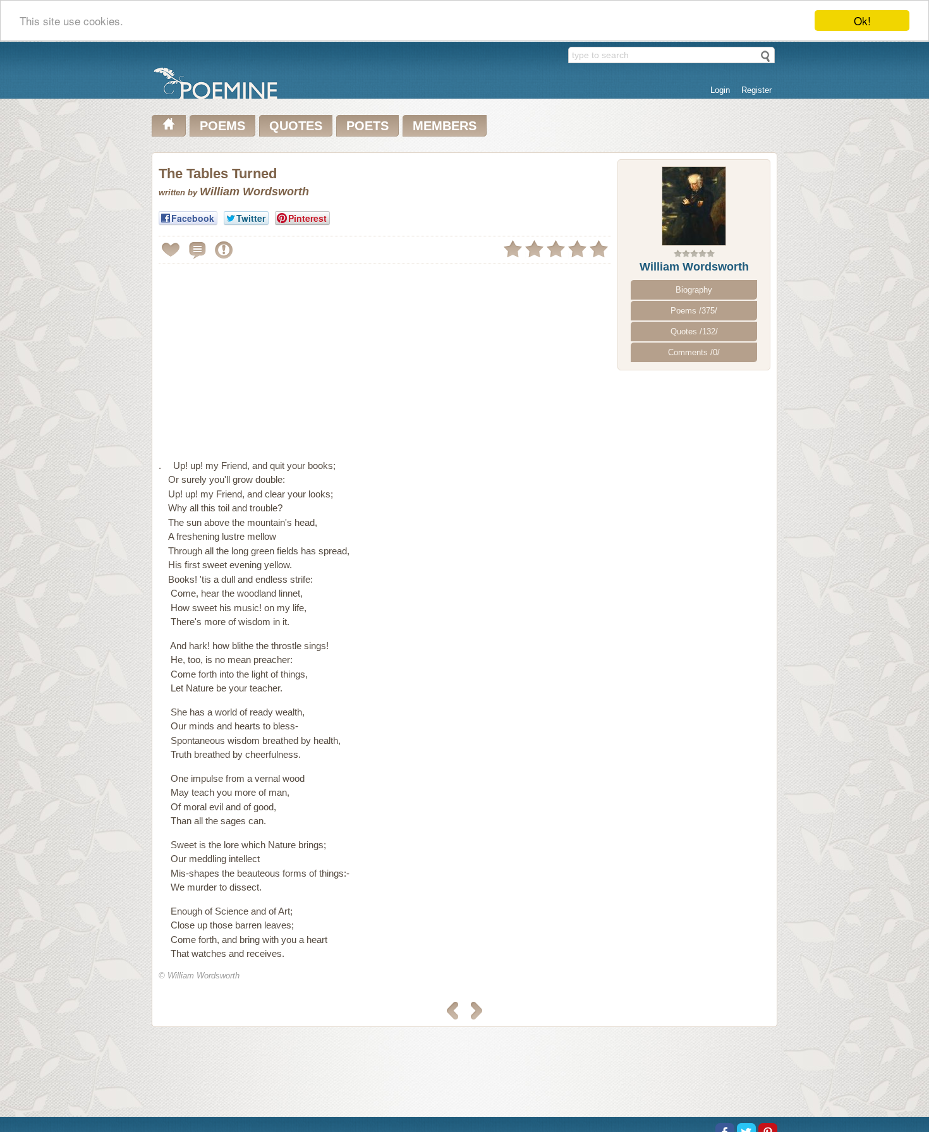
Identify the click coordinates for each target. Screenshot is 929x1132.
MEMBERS (445, 126)
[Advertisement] (265, 356)
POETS (367, 126)
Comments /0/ (694, 352)
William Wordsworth (694, 266)
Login (720, 90)
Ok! (862, 20)
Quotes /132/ (694, 331)
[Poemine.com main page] (169, 126)
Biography (694, 290)
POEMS (222, 126)
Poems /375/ (694, 310)
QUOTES (295, 126)
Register (756, 90)
